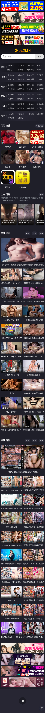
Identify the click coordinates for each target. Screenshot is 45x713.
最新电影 (5, 440)
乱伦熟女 (30, 89)
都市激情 (11, 104)
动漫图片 (40, 94)
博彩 (3, 67)
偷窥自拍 (11, 94)
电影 (3, 86)
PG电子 (11, 65)
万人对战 (30, 65)
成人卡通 (30, 85)
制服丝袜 (11, 89)
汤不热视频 (40, 114)
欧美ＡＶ (30, 75)
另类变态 (40, 89)
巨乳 (34, 233)
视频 (3, 77)
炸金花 (20, 69)
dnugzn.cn (22, 50)
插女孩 (11, 114)
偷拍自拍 (20, 85)
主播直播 (30, 79)
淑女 (34, 440)
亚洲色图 (20, 94)
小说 (3, 106)
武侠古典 (40, 104)
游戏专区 (40, 65)
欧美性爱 (40, 85)
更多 (41, 233)
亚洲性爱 (11, 85)
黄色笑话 (30, 108)
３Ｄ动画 (40, 75)
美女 (27, 233)
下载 (41, 194)
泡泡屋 (20, 118)
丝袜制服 (20, 79)
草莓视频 (30, 114)
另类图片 (40, 98)
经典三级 (20, 89)
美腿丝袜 (11, 98)
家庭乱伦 (20, 104)
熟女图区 (30, 98)
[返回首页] (41, 708)
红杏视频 (11, 118)
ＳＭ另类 (40, 79)
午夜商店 (20, 114)
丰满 (27, 440)
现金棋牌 (30, 69)
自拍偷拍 (20, 75)
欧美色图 (30, 94)
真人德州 (20, 65)
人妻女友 (30, 104)
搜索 (39, 56)
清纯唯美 (20, 98)
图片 (3, 96)
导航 (3, 115)
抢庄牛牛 (40, 69)
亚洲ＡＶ (11, 75)
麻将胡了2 (11, 69)
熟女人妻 (11, 79)
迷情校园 (11, 108)
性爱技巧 (40, 108)
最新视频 (5, 233)
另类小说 (20, 108)
